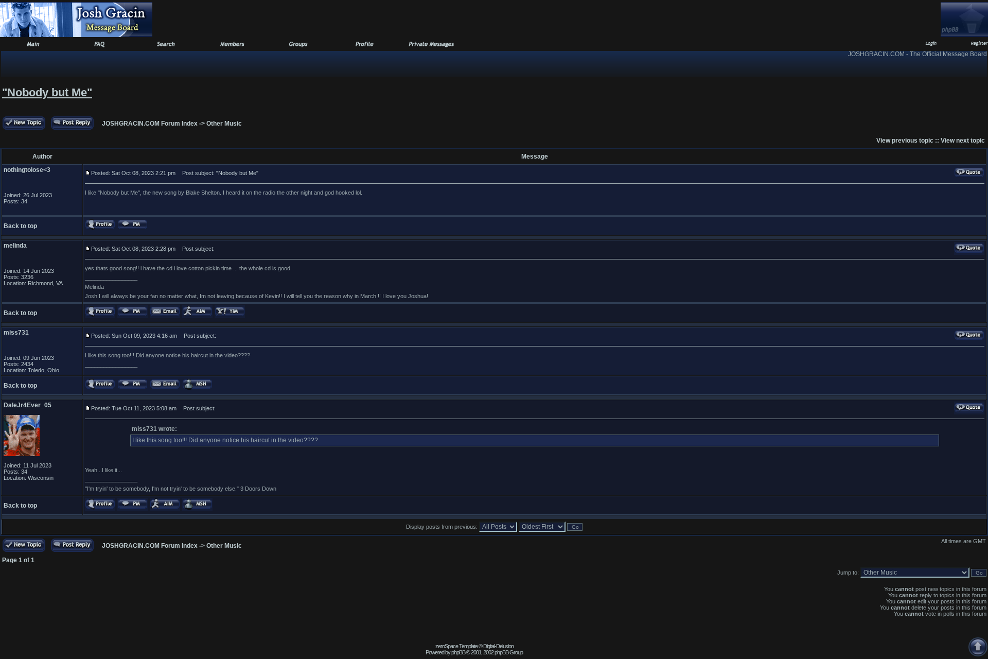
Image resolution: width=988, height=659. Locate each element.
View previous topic (904, 140)
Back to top (20, 226)
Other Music (224, 123)
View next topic (963, 140)
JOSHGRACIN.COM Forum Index (150, 123)
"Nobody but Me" (47, 92)
